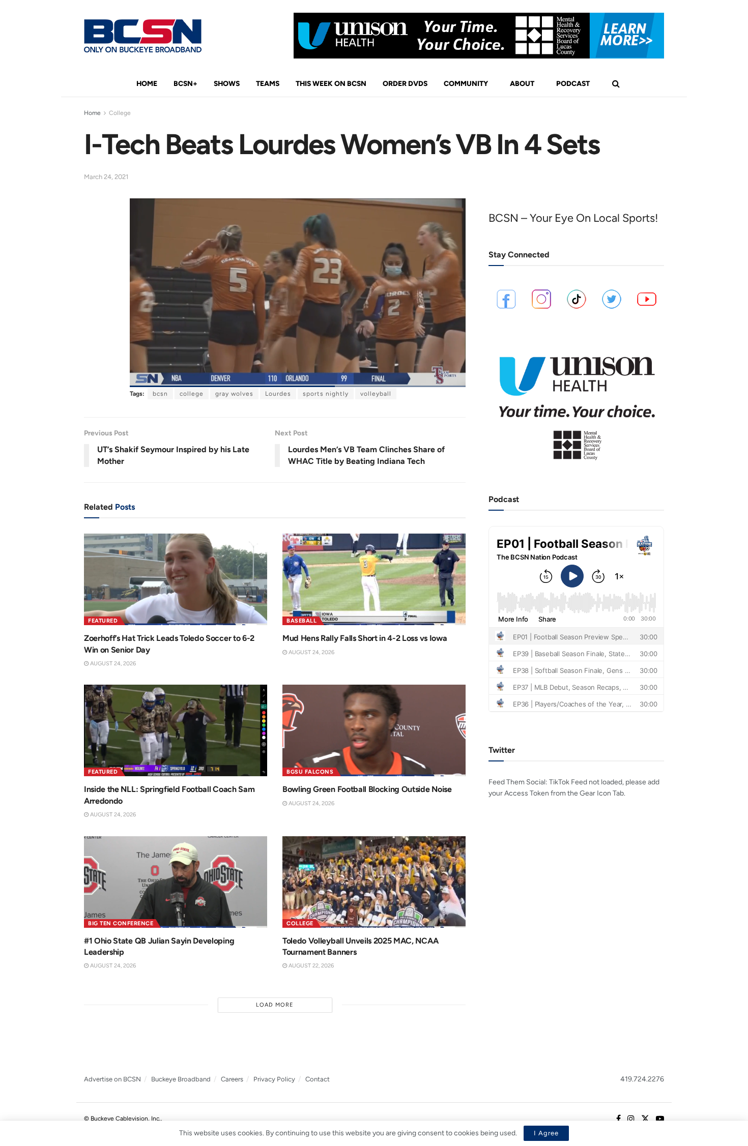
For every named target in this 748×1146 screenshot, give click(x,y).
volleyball (375, 393)
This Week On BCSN (331, 83)
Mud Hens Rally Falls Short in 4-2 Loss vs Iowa (364, 638)
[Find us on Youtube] (660, 1119)
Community (466, 83)
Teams (267, 83)
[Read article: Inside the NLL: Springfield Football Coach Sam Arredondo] (175, 730)
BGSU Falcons (309, 772)
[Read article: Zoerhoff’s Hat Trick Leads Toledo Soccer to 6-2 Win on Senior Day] (175, 579)
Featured (103, 621)
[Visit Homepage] (143, 35)
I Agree (546, 1133)
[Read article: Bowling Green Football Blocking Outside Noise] (374, 730)
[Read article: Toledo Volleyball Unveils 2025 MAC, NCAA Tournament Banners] (374, 882)
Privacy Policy (274, 1079)
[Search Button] (616, 84)
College (120, 112)
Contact (317, 1079)
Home (146, 83)
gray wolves (234, 393)
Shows (227, 83)
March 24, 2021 (106, 177)
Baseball (301, 621)
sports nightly (326, 393)
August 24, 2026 (112, 663)
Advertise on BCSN (112, 1079)
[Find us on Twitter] (645, 1119)
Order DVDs (405, 83)
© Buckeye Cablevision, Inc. (122, 1118)
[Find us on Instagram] (631, 1119)
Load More (275, 1005)
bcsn (160, 393)
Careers (232, 1079)
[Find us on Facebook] (618, 1119)
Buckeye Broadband (181, 1079)
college (192, 393)
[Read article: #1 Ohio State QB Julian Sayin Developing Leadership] (175, 882)
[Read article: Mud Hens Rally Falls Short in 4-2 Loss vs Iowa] (374, 579)
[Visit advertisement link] (479, 35)
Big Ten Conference (120, 923)
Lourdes (278, 393)
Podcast (573, 83)
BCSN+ (185, 83)
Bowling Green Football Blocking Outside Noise (367, 789)
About (522, 83)
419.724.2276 (642, 1079)
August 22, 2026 (310, 965)
